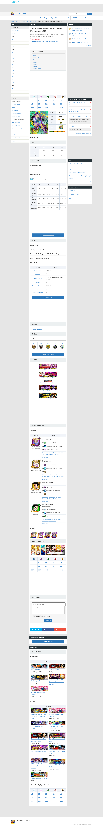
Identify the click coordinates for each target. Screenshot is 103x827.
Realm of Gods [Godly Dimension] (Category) (77, 103)
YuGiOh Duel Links (74, 194)
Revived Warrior (16, 125)
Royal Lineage (56, 452)
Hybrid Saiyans (37, 329)
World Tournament (16, 113)
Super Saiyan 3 (16, 138)
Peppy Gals (15, 110)
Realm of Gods (16, 104)
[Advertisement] (51, 7)
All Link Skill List (48, 297)
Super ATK (36, 57)
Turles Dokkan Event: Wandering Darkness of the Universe (38, 766)
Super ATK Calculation (48, 235)
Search (90, 14)
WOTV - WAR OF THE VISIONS (77, 202)
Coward (37, 274)
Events (35, 66)
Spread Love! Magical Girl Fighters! (38, 693)
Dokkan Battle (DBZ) (20, 14)
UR (32, 104)
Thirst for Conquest (37, 285)
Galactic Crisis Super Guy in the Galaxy (56, 766)
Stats (34, 55)
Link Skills (14, 33)
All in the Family (52, 498)
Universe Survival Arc (17, 128)
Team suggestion (37, 68)
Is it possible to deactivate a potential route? (78, 165)
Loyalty (38, 282)
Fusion (13, 107)
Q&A (22, 18)
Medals (35, 64)
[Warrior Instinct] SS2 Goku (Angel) (78, 116)
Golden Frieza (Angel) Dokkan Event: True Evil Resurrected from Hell (57, 682)
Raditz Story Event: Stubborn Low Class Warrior (38, 740)
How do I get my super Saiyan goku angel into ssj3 (80, 177)
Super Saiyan (37, 270)
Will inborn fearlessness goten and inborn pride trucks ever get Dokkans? (79, 171)
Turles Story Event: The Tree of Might (57, 752)
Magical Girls (54, 18)
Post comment (48, 620)
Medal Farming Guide (48, 354)
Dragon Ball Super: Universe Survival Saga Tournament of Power (38, 716)
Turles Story (43, 18)
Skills (34, 60)
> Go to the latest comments (83, 133)
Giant (13, 141)
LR (32, 100)
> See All (89, 45)
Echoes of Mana (73, 190)
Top (14, 18)
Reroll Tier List (15, 30)
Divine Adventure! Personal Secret (38, 727)
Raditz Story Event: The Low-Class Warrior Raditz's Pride (78, 110)
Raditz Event (65, 18)
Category (35, 62)
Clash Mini (71, 198)
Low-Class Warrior (16, 135)
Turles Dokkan (33, 18)
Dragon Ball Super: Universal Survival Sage (56, 727)
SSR (32, 107)
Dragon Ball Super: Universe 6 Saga (57, 740)
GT (38, 289)
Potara (13, 132)
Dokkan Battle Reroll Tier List (29, 21)
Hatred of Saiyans (38, 292)
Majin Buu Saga (16, 122)
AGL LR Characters (74, 127)
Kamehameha (38, 278)
